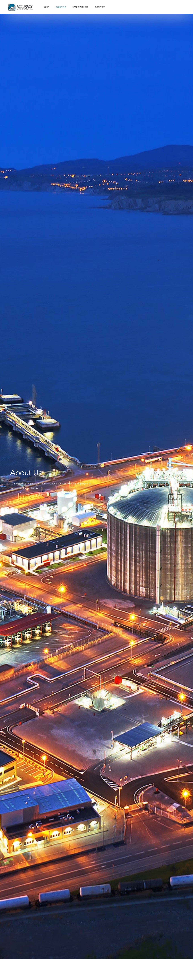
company (61, 7)
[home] (20, 7)
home (46, 7)
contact (100, 7)
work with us (80, 7)
